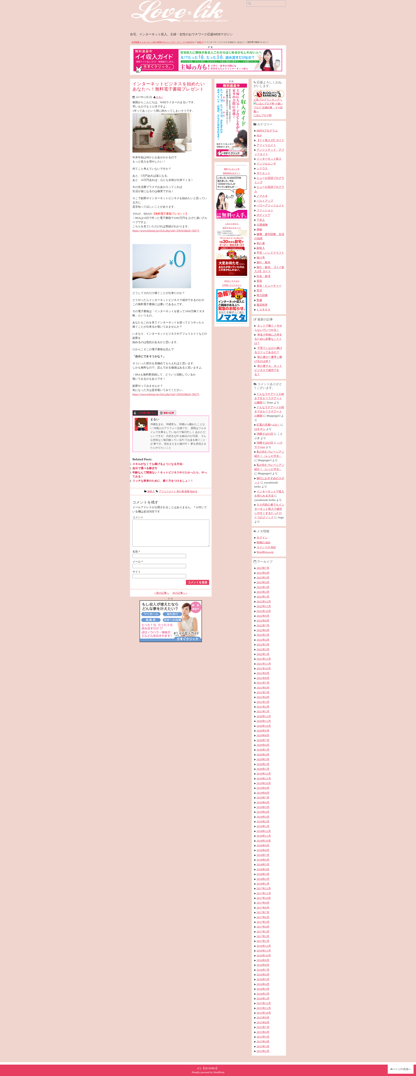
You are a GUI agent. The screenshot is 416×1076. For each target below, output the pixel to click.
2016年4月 (263, 984)
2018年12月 (264, 831)
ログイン (262, 537)
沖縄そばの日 (265, 433)
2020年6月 (263, 744)
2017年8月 (263, 907)
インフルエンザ (266, 163)
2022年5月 (263, 634)
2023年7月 (263, 567)
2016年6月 (263, 974)
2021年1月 (263, 711)
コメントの (266, 547)
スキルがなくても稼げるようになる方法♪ (158, 463)
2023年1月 (263, 596)
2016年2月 (263, 993)
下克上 (261, 219)
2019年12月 (264, 773)
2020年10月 (264, 725)
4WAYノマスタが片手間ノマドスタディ (231, 283)
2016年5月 (263, 979)
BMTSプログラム (267, 130)
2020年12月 (264, 716)
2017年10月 (264, 898)
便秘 (259, 229)
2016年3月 (263, 988)
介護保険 (262, 224)
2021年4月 (263, 697)
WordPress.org (265, 552)
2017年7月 (263, 912)
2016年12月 (264, 945)
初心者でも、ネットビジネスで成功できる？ (268, 370)
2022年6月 (263, 630)
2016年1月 (263, 998)
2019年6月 (263, 802)
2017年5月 (263, 921)
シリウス (262, 168)
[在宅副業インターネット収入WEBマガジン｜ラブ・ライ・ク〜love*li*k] (188, 2)
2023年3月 (263, 587)
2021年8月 (263, 678)
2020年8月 (263, 735)
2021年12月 (264, 658)
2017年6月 (263, 917)
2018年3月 (263, 874)
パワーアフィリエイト (270, 205)
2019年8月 (263, 792)
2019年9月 (263, 787)
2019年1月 (263, 826)
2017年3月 (263, 931)
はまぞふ (259, 428)
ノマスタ (262, 195)
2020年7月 (263, 740)
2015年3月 (263, 1046)
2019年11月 (264, 778)
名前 (136, 551)
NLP (259, 135)
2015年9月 (263, 1017)
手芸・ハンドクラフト (270, 252)
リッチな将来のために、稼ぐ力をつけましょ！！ (162, 480)
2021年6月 (263, 687)
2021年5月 (263, 692)
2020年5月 (263, 749)
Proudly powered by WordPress (208, 1072)
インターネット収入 (269, 158)
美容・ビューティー (269, 285)
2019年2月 (263, 821)
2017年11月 (264, 893)
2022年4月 (263, 639)
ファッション (265, 210)
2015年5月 (263, 1036)
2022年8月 (263, 620)
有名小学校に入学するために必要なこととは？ (268, 339)
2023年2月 (263, 591)
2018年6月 (263, 859)
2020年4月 (263, 754)
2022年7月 (263, 625)
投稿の (263, 542)
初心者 (180, 491)
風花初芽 (262, 304)
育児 (259, 290)
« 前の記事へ (161, 593)
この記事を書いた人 (146, 413)
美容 (259, 280)
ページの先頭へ (402, 1069)
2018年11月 (264, 835)
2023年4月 (263, 582)
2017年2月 (263, 936)
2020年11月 (264, 721)
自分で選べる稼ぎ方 (144, 468)
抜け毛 (261, 257)
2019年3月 (263, 816)
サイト (136, 571)
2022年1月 (263, 654)
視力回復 (262, 295)
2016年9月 (263, 960)
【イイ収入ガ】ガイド (270, 140)
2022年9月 (263, 615)
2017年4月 (263, 926)
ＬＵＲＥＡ (263, 309)
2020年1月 (263, 768)
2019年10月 (264, 783)
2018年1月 (263, 883)
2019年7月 (263, 797)
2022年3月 (263, 644)
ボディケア (263, 215)
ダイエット (263, 173)
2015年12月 (264, 1003)
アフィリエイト (266, 145)
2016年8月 (263, 964)
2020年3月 (263, 759)
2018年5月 (263, 864)
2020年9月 (263, 730)
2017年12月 (264, 888)
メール (137, 561)
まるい (159, 97)
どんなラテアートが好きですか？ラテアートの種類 (269, 398)
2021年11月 (264, 663)
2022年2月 (263, 649)
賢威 (259, 300)
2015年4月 (263, 1041)
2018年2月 (263, 879)
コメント (137, 517)
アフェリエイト (167, 491)
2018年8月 (263, 850)
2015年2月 (263, 1051)
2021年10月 (264, 668)
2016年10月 (264, 955)
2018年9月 (263, 845)
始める (193, 491)
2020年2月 (263, 764)
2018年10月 (264, 840)
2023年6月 (263, 572)
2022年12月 (264, 601)
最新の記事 (168, 413)
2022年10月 (264, 611)
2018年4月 (263, 869)
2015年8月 (263, 1022)
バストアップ (265, 200)
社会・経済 (263, 276)
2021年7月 (263, 682)
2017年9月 (263, 902)
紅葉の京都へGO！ (268, 424)
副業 (187, 491)
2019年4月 (263, 811)
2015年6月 (263, 1032)
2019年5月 (263, 807)
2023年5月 (263, 577)
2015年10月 (264, 1012)
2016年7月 (263, 969)
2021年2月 (263, 706)
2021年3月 (263, 702)
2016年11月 (264, 950)
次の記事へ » (179, 593)
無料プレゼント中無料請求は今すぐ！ (231, 171)
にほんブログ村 (263, 115)
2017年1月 (263, 941)
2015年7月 (263, 1027)
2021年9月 (263, 673)
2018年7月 (263, 855)
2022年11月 (264, 606)
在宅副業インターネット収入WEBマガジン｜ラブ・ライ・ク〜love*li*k (163, 42)
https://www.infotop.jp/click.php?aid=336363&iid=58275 (165, 230)
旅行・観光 (263, 262)
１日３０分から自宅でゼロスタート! (232, 226)
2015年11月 (264, 1008)
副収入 (200, 42)
